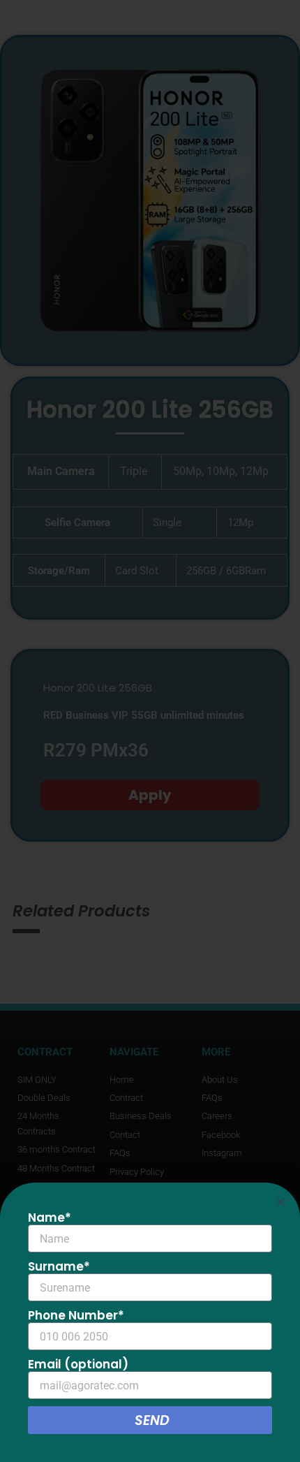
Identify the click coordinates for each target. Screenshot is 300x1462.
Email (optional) (78, 1364)
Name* (49, 1218)
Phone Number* (76, 1315)
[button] (281, 1202)
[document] (150, 731)
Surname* (59, 1266)
